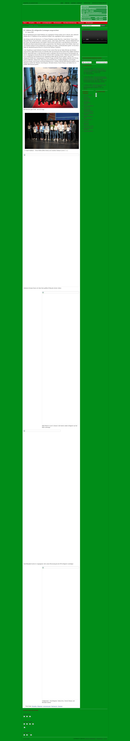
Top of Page (26, 738)
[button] (86, 184)
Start (25, 22)
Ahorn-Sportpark (88, 216)
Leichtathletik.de (88, 241)
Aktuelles (31, 22)
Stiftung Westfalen (88, 252)
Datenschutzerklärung (99, 3)
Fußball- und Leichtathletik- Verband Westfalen (88, 232)
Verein (38, 22)
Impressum (87, 3)
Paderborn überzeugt (86, 245)
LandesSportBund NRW (88, 238)
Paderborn (86, 243)
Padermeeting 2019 (88, 247)
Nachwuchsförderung (69, 22)
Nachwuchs (54, 706)
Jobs (61, 3)
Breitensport (57, 22)
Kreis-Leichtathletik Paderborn (88, 235)
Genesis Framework (90, 738)
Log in (105, 738)
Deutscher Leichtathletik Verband (87, 224)
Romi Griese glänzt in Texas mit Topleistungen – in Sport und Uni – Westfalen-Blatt (95, 192)
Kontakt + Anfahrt (76, 3)
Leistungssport (47, 22)
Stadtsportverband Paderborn (88, 250)
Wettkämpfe (89, 22)
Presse (67, 3)
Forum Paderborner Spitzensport (88, 228)
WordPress (99, 738)
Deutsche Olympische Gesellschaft (87, 220)
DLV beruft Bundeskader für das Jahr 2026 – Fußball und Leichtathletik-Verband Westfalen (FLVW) (95, 200)
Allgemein (39, 706)
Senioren (81, 22)
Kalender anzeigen (101, 184)
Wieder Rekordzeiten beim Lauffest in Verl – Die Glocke (95, 207)
